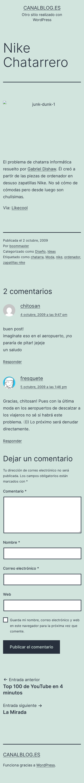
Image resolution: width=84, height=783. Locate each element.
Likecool (20, 207)
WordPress (45, 765)
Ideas (52, 251)
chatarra (37, 257)
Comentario (15, 491)
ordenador (72, 257)
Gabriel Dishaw (42, 168)
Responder (12, 362)
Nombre (11, 542)
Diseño (40, 251)
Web (7, 594)
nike (59, 257)
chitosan (30, 306)
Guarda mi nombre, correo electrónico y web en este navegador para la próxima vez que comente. (45, 625)
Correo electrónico (21, 568)
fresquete (31, 378)
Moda (49, 257)
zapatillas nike (14, 262)
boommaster (19, 246)
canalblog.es (42, 8)
